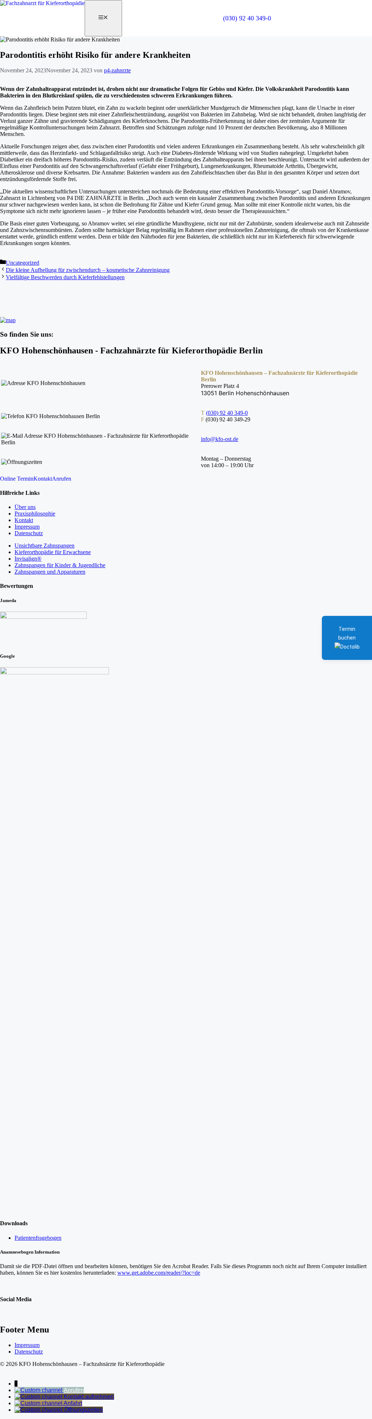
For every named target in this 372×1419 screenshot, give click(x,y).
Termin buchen (347, 633)
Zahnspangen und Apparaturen (50, 572)
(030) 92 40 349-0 (247, 18)
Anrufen (61, 479)
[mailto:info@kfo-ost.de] (39, 1397)
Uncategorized (22, 263)
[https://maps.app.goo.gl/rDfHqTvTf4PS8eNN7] (39, 1403)
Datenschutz (29, 533)
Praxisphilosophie (35, 513)
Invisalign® (28, 559)
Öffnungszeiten (83, 1410)
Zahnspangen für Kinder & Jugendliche (60, 565)
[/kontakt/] (39, 1410)
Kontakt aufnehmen (89, 1397)
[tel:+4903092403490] (39, 1390)
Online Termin (16, 479)
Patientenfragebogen (38, 1238)
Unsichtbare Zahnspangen (44, 545)
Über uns (25, 507)
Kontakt (42, 479)
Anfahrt (73, 1403)
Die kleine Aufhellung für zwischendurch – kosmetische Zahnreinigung (88, 270)
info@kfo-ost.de (219, 439)
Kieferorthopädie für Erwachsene (53, 552)
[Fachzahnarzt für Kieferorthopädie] (42, 3)
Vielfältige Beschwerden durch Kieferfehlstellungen (65, 277)
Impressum (27, 527)
